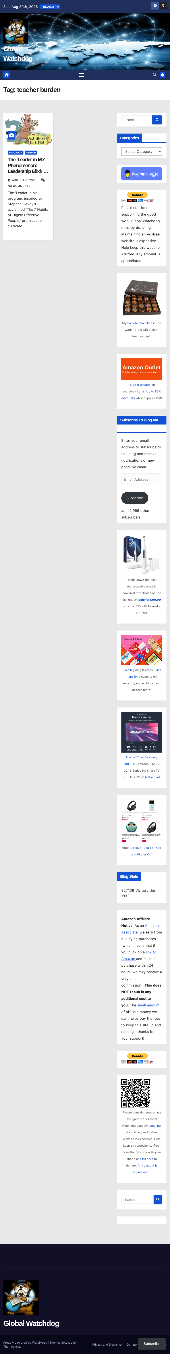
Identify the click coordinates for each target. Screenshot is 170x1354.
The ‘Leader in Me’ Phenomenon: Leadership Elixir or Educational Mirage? (28, 171)
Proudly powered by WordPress (25, 1342)
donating (155, 1125)
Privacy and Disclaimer (107, 1344)
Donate (132, 1344)
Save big (128, 670)
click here (147, 1159)
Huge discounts (140, 384)
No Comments (19, 185)
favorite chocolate (139, 323)
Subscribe (134, 498)
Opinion (31, 152)
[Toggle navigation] (81, 74)
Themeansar (11, 1346)
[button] (154, 75)
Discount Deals (140, 847)
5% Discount (151, 777)
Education (15, 152)
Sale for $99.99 (149, 599)
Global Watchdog (31, 1323)
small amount (148, 1005)
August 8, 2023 (25, 180)
